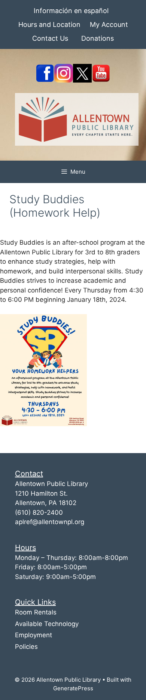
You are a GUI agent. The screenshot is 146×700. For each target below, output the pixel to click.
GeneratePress (73, 688)
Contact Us (50, 38)
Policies (26, 646)
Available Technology (47, 624)
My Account (109, 24)
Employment (33, 635)
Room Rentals (36, 612)
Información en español (71, 11)
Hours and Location (49, 24)
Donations (97, 38)
